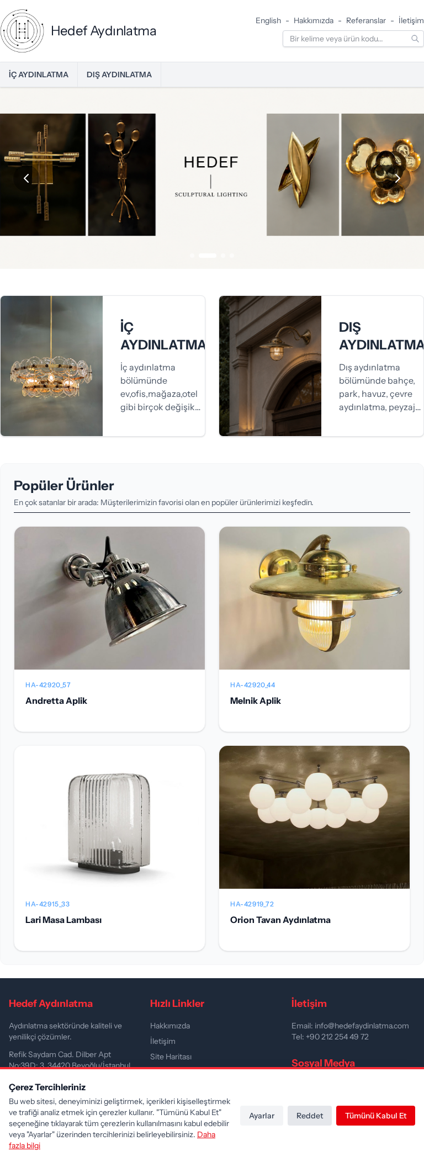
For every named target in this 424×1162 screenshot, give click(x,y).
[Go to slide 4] (232, 255)
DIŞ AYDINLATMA (119, 74)
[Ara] (415, 38)
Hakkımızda (313, 20)
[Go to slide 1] (192, 255)
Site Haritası (171, 1057)
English (268, 20)
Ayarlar (261, 1116)
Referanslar (366, 20)
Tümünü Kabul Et (375, 1116)
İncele (109, 607)
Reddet (309, 1116)
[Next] (397, 178)
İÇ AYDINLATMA (38, 74)
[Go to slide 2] (207, 255)
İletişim (411, 20)
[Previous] (26, 178)
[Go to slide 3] (223, 255)
